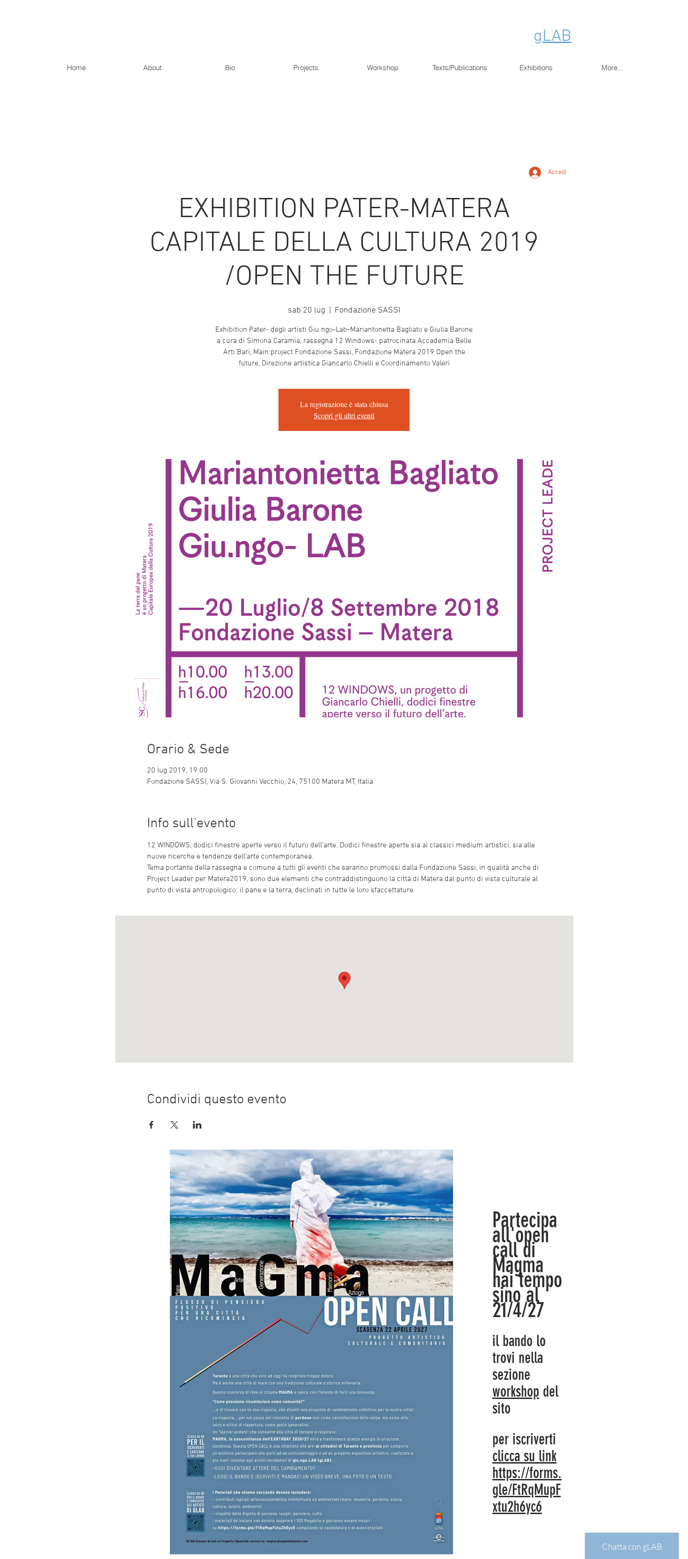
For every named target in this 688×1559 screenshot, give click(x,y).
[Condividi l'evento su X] (174, 1125)
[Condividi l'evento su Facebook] (151, 1125)
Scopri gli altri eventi (344, 415)
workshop (515, 1391)
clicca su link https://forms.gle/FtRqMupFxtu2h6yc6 (527, 1481)
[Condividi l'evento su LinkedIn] (197, 1125)
